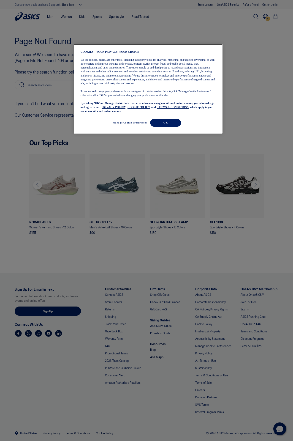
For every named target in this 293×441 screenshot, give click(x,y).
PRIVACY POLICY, (114, 107)
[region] (148, 89)
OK (165, 122)
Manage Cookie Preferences (130, 122)
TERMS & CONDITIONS (173, 107)
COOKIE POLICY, (139, 107)
